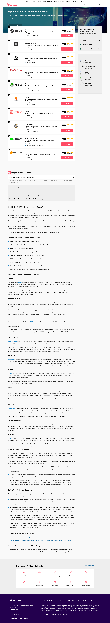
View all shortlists (89, 565)
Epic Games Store (13, 302)
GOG (31, 322)
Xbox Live (11, 359)
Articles (101, 4)
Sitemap (74, 601)
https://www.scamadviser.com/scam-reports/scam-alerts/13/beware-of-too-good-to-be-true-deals (43, 540)
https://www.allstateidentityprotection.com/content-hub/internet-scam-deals (36, 537)
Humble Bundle (12, 341)
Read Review (88, 62)
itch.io (10, 391)
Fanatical (11, 438)
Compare (86, 4)
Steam (20, 282)
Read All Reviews (84, 91)
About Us (43, 601)
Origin (10, 373)
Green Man (11, 424)
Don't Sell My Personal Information (19, 618)
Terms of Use (59, 601)
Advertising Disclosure (78, 1)
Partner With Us (82, 601)
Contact (89, 601)
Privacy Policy (67, 601)
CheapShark (11, 408)
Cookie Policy (50, 601)
